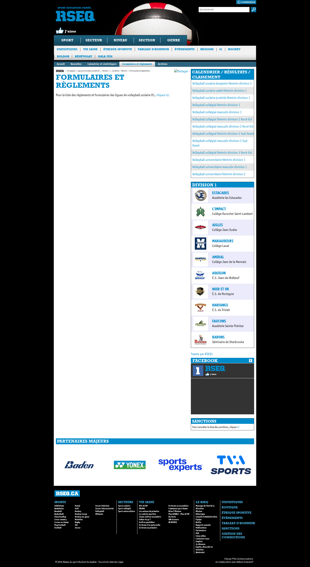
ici (238, 427)
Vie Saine (90, 49)
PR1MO (142, 508)
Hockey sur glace (82, 517)
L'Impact (219, 209)
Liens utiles (201, 536)
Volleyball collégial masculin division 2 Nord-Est (222, 126)
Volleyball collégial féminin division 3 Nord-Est (222, 153)
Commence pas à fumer (178, 508)
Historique (200, 514)
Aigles (217, 225)
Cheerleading (60, 517)
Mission (199, 511)
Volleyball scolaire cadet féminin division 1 (219, 91)
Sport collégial (124, 508)
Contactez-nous (202, 538)
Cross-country (60, 519)
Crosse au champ (61, 522)
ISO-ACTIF (143, 506)
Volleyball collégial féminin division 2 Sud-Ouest (223, 134)
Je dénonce (200, 544)
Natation (79, 519)
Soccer (78, 528)
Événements (185, 49)
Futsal (77, 506)
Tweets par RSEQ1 (202, 354)
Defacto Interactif (244, 561)
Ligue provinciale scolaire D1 (89, 71)
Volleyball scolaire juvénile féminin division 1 (221, 98)
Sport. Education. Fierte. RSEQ (76, 14)
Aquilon (219, 273)
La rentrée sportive (147, 514)
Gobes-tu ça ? (145, 519)
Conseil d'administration (206, 517)
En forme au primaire (148, 528)
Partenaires (201, 530)
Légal (120, 561)
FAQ (197, 533)
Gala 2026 (105, 56)
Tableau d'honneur (153, 49)
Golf (76, 508)
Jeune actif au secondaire (150, 517)
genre (173, 40)
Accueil (61, 64)
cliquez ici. (163, 95)
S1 (220, 49)
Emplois (199, 541)
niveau (120, 40)
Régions (207, 49)
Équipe (199, 519)
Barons (218, 337)
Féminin (124, 71)
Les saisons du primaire (149, 511)
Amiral (218, 257)
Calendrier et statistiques (102, 64)
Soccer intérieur (102, 506)
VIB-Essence (173, 519)
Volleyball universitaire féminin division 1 (218, 160)
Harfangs (220, 305)
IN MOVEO (172, 522)
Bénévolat (83, 56)
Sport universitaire (126, 511)
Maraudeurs (222, 241)
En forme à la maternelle (149, 525)
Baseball (58, 511)
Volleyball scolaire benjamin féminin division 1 (222, 83)
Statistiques (67, 49)
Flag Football (60, 525)
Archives (162, 64)
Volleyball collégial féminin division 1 (216, 105)
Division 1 (106, 71)
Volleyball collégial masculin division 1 (217, 112)
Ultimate (99, 514)
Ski (76, 525)
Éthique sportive (117, 49)
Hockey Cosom (81, 514)
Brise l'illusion (174, 511)
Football (58, 528)
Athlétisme (59, 506)
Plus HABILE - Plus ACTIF (178, 514)
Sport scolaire (124, 506)
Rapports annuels (203, 525)
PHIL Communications (242, 558)
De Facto (172, 517)
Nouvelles (76, 64)
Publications (201, 528)
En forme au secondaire (178, 506)
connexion (248, 2)
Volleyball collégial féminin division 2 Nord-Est (222, 119)
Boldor (63, 56)
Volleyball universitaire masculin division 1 (219, 167)
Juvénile (115, 71)
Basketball (59, 514)
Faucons (219, 321)
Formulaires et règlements (137, 64)
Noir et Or (220, 289)
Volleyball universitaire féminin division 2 (218, 174)
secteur (94, 40)
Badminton (59, 508)
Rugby (77, 522)
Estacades (220, 193)
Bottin (198, 522)
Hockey (234, 49)
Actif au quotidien (147, 522)
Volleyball (71, 71)
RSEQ (215, 368)
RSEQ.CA (67, 493)
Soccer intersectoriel (104, 508)
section (147, 40)
